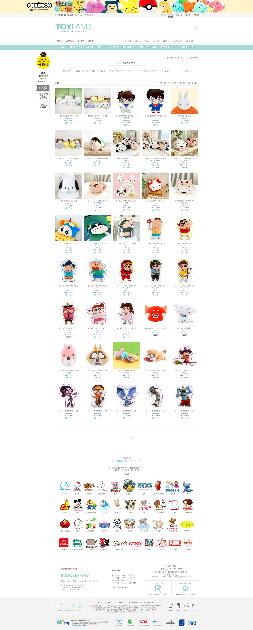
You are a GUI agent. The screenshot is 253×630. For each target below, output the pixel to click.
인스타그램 (44, 76)
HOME (177, 58)
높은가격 (175, 83)
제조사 (189, 83)
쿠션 (182, 58)
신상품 (195, 83)
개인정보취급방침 (135, 602)
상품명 (182, 83)
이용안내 (120, 602)
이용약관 (150, 602)
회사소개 (108, 602)
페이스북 (43, 78)
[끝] (131, 438)
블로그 (42, 81)
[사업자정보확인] (151, 608)
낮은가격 (166, 83)
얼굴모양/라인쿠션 (192, 58)
